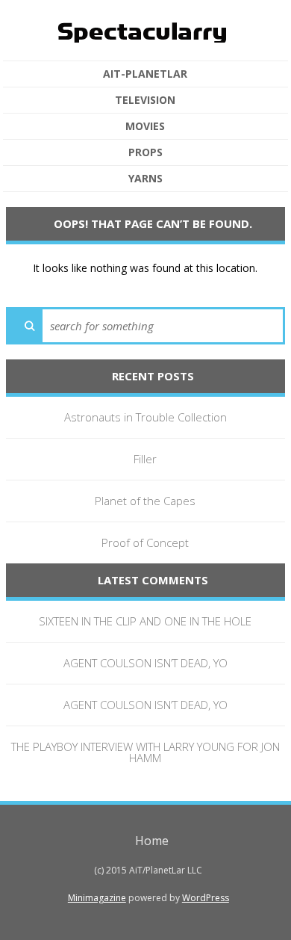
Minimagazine (97, 897)
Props (145, 152)
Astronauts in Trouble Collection (145, 416)
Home (152, 840)
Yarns (145, 178)
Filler (145, 458)
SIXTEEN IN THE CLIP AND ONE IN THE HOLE (145, 620)
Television (145, 100)
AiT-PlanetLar (145, 74)
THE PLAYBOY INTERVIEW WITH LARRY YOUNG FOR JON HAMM (145, 752)
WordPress (205, 897)
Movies (145, 126)
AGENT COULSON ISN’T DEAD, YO (145, 662)
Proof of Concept (145, 542)
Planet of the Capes (145, 500)
